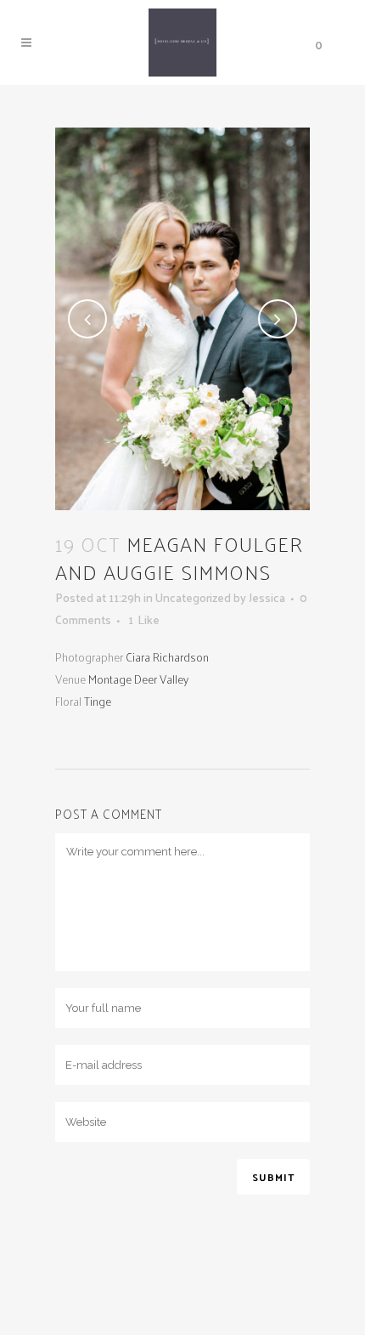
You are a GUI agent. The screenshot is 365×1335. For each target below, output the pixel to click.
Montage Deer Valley (138, 679)
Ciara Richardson (167, 657)
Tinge (97, 701)
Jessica (267, 597)
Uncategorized (193, 597)
